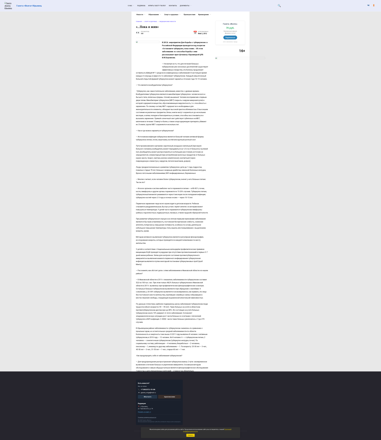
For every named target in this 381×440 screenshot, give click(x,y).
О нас (130, 6)
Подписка (141, 6)
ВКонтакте (147, 397)
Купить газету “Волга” (157, 6)
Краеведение (203, 15)
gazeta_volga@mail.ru (147, 392)
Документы (184, 6)
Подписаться (230, 37)
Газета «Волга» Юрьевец (29, 6)
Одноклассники (169, 397)
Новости (139, 15)
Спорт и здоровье (171, 15)
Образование (153, 15)
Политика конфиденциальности (147, 417)
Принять (190, 435)
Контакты (173, 6)
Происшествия (189, 15)
